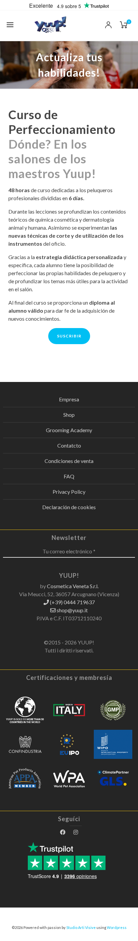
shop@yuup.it (72, 610)
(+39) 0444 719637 (72, 602)
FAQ (69, 476)
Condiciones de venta (69, 461)
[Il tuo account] (108, 25)
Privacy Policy (69, 491)
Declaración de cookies (69, 507)
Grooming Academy (69, 430)
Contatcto (69, 445)
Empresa (69, 399)
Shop (69, 414)
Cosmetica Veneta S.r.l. (72, 586)
